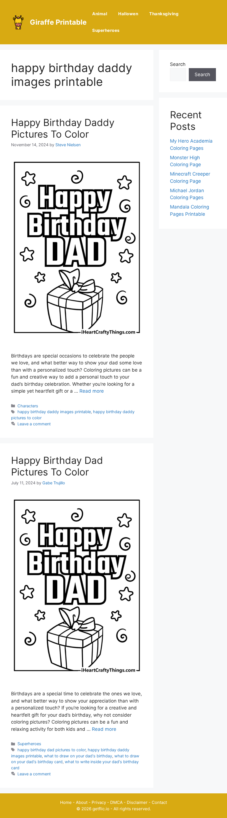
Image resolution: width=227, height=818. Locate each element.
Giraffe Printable (58, 22)
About (81, 802)
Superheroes (106, 30)
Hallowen (128, 13)
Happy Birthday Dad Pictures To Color (57, 466)
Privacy (99, 802)
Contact (159, 802)
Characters (27, 405)
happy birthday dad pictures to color (51, 749)
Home (66, 802)
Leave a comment (34, 423)
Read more (91, 391)
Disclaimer (137, 802)
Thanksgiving (164, 13)
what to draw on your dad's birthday (78, 755)
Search (177, 64)
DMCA (116, 802)
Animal (99, 13)
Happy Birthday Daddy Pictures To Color (62, 128)
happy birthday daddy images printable (54, 411)
